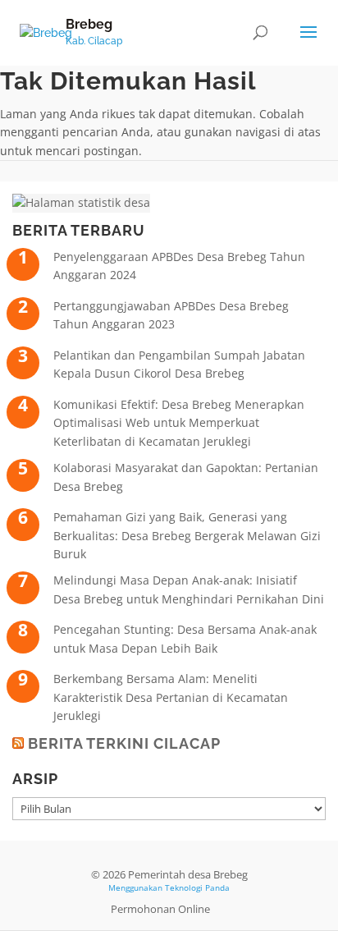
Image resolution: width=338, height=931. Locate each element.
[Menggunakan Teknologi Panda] (46, 32)
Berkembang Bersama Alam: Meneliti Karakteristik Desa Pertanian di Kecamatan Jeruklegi (170, 697)
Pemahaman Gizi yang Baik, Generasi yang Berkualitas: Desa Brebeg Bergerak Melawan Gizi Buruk (187, 535)
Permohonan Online (160, 908)
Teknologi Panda (197, 887)
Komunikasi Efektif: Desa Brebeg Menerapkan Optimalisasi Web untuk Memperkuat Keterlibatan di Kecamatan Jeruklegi (178, 423)
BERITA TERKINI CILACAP (124, 743)
